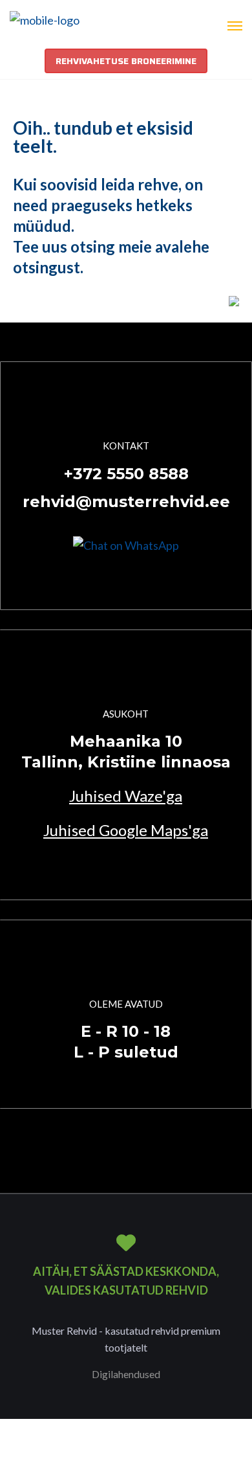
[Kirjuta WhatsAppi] (126, 544)
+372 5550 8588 (126, 473)
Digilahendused (126, 1374)
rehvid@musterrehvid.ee (126, 501)
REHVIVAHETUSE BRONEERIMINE (126, 61)
